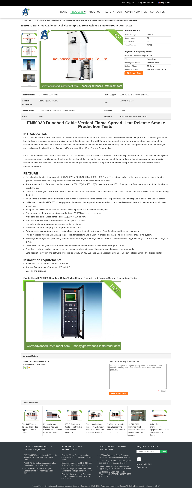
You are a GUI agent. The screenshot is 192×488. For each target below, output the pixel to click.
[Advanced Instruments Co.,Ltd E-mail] (29, 367)
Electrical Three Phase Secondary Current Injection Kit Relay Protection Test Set (77, 457)
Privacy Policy (37, 486)
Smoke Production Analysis (50, 20)
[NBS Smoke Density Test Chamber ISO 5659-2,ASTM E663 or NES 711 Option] (116, 415)
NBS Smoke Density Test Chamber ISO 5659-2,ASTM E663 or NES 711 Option (116, 428)
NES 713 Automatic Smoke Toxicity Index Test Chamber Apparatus (73, 428)
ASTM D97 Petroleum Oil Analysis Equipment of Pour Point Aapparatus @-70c (39, 471)
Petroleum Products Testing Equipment (38, 448)
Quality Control (136, 12)
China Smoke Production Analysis (58, 486)
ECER (157, 486)
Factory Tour (113, 12)
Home (63, 12)
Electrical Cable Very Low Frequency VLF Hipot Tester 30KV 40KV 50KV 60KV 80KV (77, 476)
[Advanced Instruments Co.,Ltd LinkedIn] (139, 459)
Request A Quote (146, 2)
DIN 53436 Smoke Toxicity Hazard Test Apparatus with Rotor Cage (30, 428)
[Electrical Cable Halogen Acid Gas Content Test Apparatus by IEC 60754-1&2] (53, 415)
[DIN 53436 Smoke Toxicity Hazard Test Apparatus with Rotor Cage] (31, 415)
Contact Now (135, 73)
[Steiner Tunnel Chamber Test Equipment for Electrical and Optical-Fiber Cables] (159, 415)
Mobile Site (142, 468)
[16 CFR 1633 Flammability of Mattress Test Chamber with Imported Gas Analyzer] (138, 415)
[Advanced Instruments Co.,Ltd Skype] (25, 367)
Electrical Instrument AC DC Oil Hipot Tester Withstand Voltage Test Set (77, 464)
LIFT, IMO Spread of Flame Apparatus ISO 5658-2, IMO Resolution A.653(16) (114, 456)
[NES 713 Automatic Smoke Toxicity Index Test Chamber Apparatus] (74, 415)
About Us (94, 12)
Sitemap (148, 464)
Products (77, 12)
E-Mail (139, 464)
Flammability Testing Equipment (113, 448)
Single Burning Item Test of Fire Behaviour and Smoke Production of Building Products (95, 428)
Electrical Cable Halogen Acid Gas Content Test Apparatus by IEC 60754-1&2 (52, 428)
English (164, 2)
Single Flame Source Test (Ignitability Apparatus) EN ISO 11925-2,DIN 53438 (115, 467)
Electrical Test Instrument (72, 448)
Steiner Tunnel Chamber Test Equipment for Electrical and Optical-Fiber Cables (159, 429)
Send (163, 451)
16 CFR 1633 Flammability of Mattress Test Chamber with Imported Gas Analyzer (137, 429)
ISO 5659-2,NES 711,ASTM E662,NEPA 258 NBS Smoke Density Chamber (115, 462)
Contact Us (157, 12)
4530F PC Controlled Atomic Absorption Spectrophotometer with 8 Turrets (40, 464)
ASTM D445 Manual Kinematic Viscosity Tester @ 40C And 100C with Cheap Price (40, 457)
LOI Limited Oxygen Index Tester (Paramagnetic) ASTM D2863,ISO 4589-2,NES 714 (115, 474)
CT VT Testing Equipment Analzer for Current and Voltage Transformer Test (77, 470)
